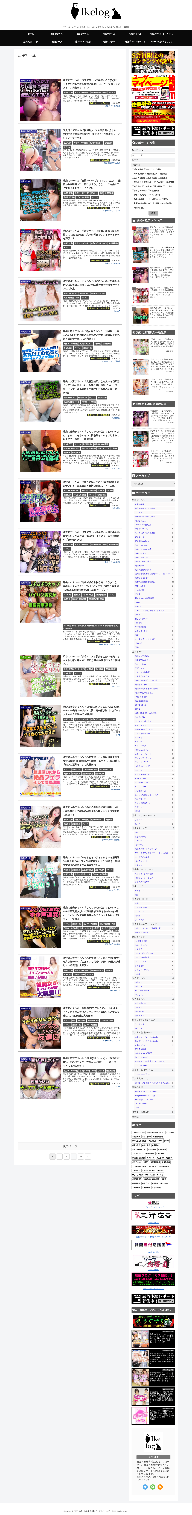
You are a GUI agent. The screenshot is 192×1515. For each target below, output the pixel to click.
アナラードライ (154, 907)
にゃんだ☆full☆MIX (154, 733)
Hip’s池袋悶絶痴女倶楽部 (154, 516)
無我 (154, 903)
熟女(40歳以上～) (141, 199)
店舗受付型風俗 (139, 1158)
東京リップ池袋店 (154, 656)
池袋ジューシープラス (154, 878)
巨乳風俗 (148, 182)
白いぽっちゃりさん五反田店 (154, 1041)
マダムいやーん (154, 529)
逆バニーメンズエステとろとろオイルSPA (154, 1083)
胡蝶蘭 (154, 709)
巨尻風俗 (163, 178)
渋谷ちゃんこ (154, 982)
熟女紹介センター (154, 578)
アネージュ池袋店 (154, 672)
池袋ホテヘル (153, 651)
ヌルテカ (154, 738)
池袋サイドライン (154, 553)
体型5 (159, 169)
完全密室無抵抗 (154, 701)
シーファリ (154, 1024)
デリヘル (151, 1158)
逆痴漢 (154, 916)
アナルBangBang (154, 541)
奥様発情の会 (154, 1003)
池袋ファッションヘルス (152, 815)
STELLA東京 (154, 586)
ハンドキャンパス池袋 (154, 874)
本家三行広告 (153, 1223)
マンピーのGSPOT (154, 782)
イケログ (153, 1457)
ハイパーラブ (154, 746)
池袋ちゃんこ (154, 521)
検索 (153, 213)
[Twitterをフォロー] (145, 1487)
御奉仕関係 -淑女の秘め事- (154, 713)
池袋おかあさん (154, 545)
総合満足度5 (152, 174)
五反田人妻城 (154, 1049)
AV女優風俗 (154, 191)
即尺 (146, 1162)
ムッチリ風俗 (139, 178)
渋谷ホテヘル (153, 999)
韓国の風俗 (152, 1087)
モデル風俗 (159, 182)
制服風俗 (137, 1188)
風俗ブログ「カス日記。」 (153, 1289)
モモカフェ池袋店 (154, 932)
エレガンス (154, 911)
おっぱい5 (150, 169)
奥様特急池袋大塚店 (154, 570)
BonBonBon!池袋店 (154, 525)
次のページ (70, 1146)
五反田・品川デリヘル (153, 1032)
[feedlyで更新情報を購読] (152, 1487)
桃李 (154, 895)
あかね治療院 (154, 837)
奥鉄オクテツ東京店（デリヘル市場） (154, 1061)
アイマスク (138, 1162)
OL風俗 (161, 1171)
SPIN (154, 647)
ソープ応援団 (153, 1270)
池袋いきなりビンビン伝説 (154, 680)
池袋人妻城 (154, 566)
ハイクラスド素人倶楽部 (154, 533)
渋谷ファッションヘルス (152, 1020)
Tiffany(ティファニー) (154, 1100)
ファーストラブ (154, 762)
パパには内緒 (154, 627)
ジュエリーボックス (154, 721)
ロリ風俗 (168, 186)
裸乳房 (154, 811)
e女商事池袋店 (154, 941)
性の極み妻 (154, 590)
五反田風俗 (156, 1162)
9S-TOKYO (154, 606)
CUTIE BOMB (154, 705)
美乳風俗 (137, 182)
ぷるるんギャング (154, 766)
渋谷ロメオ (154, 986)
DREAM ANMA (154, 1104)
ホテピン (154, 770)
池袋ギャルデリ (154, 684)
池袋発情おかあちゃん (154, 693)
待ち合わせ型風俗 (140, 1141)
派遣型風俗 (138, 1179)
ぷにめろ (154, 512)
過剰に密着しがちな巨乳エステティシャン (154, 574)
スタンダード (155, 195)
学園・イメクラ (140, 195)
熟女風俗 (137, 186)
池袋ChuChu (154, 717)
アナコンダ (154, 537)
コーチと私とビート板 (154, 953)
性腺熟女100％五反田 (154, 1053)
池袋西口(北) (139, 208)
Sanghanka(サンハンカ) (154, 1096)
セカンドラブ (154, 725)
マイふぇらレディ (154, 774)
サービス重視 (138, 1175)
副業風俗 (137, 1183)
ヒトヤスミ (154, 865)
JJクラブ (154, 1028)
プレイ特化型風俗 (140, 1166)
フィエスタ (154, 920)
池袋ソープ (152, 886)
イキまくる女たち (154, 676)
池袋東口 (170, 182)
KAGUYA (154, 643)
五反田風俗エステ (152, 1078)
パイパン (165, 1183)
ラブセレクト (154, 807)
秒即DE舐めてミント (154, 660)
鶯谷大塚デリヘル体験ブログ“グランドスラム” (153, 1237)
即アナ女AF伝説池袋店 (154, 598)
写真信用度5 (139, 174)
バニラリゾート (154, 861)
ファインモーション (154, 758)
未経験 (154, 974)
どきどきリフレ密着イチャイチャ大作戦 (154, 853)
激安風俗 (137, 1137)
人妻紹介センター (154, 631)
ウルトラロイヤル (154, 1074)
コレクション (154, 961)
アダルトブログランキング (153, 1207)
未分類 (152, 1116)
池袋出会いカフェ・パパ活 (152, 924)
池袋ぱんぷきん (154, 750)
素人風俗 (158, 186)
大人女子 (154, 949)
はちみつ (154, 623)
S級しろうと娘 (154, 697)
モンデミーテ (154, 799)
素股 (164, 1179)
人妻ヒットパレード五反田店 (154, 1037)
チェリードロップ (154, 970)
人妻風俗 (148, 186)
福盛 (154, 635)
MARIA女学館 (154, 778)
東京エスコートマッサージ (154, 849)
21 (80, 1156)
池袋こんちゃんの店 (154, 549)
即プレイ (147, 1183)
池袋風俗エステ (153, 828)
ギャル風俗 (138, 169)
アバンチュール (154, 1066)
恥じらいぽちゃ (154, 619)
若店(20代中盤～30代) (143, 203)
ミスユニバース (154, 787)
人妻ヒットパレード (154, 754)
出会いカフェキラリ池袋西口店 (154, 928)
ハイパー (154, 742)
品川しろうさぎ (154, 1057)
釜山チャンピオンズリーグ (154, 1091)
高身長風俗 (152, 178)
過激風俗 (164, 174)
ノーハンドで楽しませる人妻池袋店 (154, 610)
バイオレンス (154, 891)
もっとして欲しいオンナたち (154, 795)
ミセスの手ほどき (154, 882)
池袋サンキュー (154, 557)
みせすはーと (154, 791)
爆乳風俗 (167, 1162)
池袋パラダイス (154, 945)
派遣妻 (154, 615)
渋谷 (167, 1141)
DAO (154, 1108)
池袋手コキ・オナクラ (152, 869)
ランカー (161, 1175)
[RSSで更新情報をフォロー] (160, 1487)
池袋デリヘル (153, 500)
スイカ (154, 824)
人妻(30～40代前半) (159, 199)
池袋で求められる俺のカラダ (154, 689)
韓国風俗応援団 (153, 1252)
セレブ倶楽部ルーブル (154, 990)
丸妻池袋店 (154, 504)
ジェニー (154, 820)
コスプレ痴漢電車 (154, 957)
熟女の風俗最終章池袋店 (154, 582)
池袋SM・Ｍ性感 (152, 899)
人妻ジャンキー (154, 1045)
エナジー (154, 841)
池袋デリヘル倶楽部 (154, 561)
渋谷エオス (154, 1015)
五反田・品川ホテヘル (152, 1070)
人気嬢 (156, 1183)
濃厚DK (156, 1145)
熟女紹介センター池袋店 (154, 508)
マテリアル (154, 995)
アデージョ (154, 668)
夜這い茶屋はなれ (154, 803)
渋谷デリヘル (153, 978)
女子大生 (153, 1149)
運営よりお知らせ (152, 1112)
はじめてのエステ (154, 857)
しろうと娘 (154, 966)
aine (154, 833)
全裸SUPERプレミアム (154, 729)
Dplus (154, 602)
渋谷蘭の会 (154, 1011)
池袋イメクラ (153, 937)
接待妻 (154, 594)
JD (161, 1141)
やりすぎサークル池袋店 (154, 639)
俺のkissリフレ (154, 845)
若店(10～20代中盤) (163, 203)
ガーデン (154, 1007)
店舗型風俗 (150, 1154)
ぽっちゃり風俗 (140, 191)
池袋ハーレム (154, 664)
